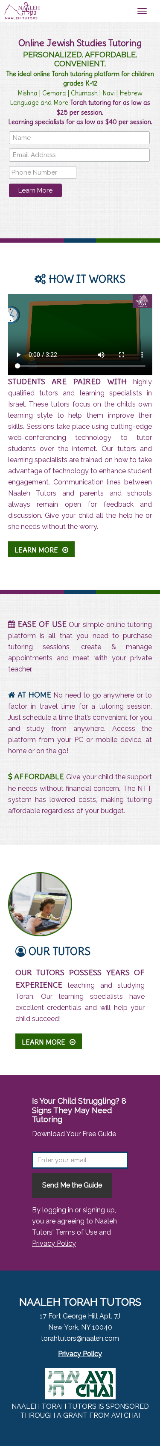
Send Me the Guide (72, 1185)
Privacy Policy (54, 1243)
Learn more (36, 550)
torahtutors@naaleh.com (80, 1338)
